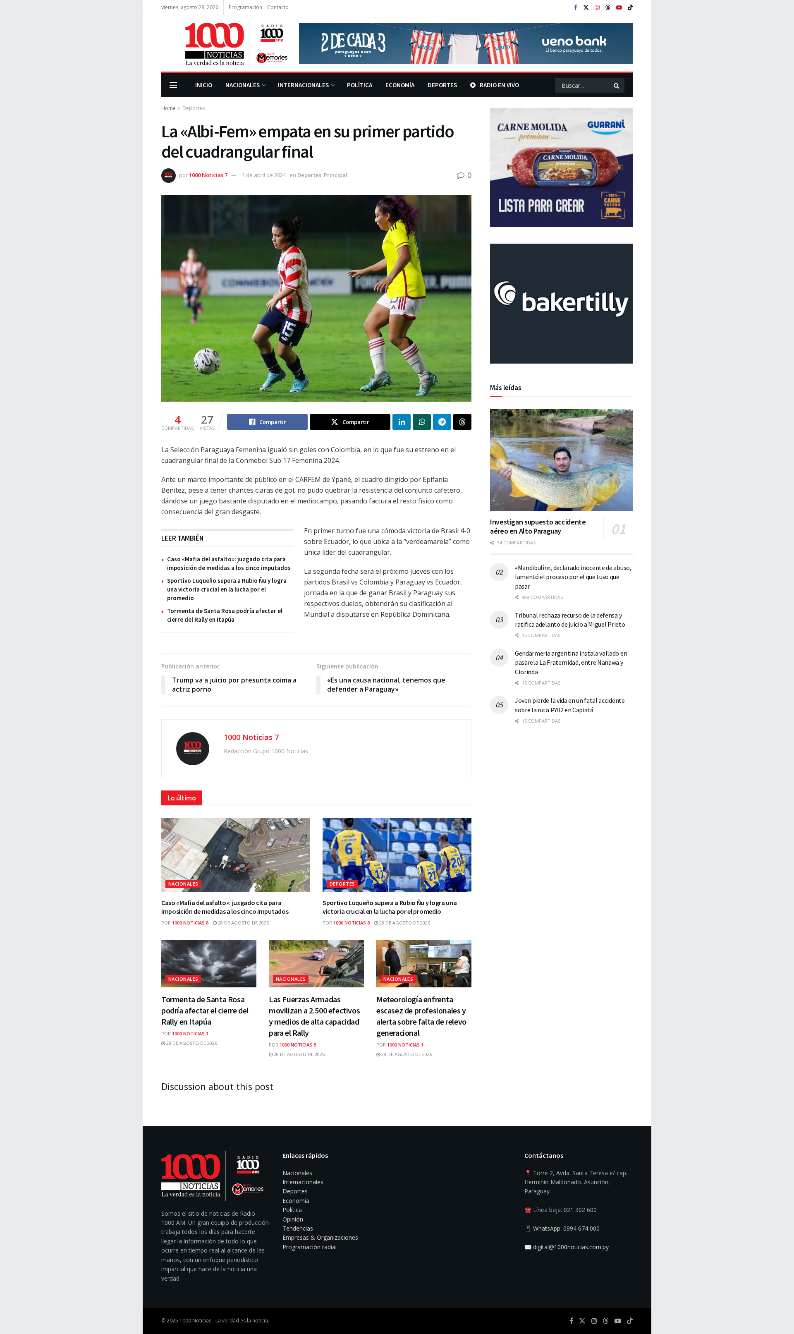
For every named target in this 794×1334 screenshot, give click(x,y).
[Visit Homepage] (224, 43)
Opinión (292, 1219)
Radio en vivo (499, 85)
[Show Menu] (173, 85)
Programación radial (309, 1247)
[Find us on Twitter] (586, 7)
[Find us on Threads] (607, 7)
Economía (399, 85)
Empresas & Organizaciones (320, 1237)
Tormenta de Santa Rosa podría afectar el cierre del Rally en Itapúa (205, 1010)
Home (168, 108)
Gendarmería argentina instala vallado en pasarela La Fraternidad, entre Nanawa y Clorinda (571, 662)
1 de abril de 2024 (264, 175)
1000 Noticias (195, 1320)
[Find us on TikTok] (630, 7)
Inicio (203, 85)
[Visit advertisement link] (466, 43)
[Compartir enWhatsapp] (422, 422)
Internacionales (303, 85)
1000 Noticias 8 (190, 923)
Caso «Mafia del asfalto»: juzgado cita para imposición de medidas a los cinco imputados (224, 907)
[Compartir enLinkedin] (401, 422)
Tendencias (297, 1228)
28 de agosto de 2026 (243, 923)
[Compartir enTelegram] (442, 422)
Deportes (442, 85)
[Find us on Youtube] (619, 7)
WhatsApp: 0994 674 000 (566, 1228)
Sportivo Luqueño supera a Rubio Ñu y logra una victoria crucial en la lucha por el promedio (227, 589)
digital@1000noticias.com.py (571, 1247)
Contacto (278, 7)
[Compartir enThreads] (462, 422)
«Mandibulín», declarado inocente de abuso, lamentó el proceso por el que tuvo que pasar (573, 576)
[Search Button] (617, 85)
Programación (245, 7)
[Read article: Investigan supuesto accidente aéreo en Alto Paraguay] (561, 460)
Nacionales (242, 85)
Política (359, 85)
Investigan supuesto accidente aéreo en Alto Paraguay (538, 526)
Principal (335, 175)
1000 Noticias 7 (208, 175)
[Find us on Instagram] (597, 7)
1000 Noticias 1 (190, 1033)
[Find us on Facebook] (575, 7)
